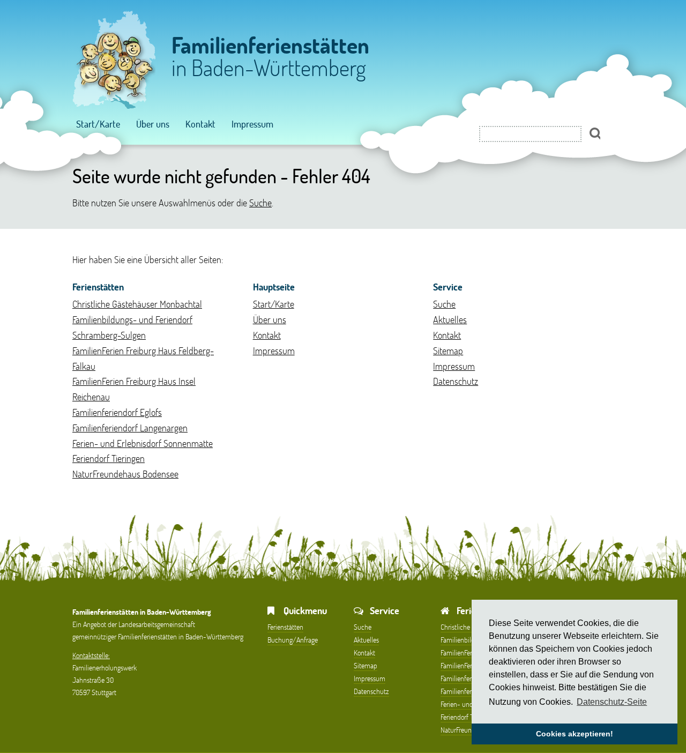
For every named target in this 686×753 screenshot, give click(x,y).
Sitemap (448, 350)
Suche (260, 202)
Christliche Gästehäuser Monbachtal (137, 303)
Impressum (252, 123)
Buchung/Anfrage (292, 640)
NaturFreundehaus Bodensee (125, 473)
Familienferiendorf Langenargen (130, 427)
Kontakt (200, 123)
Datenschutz (455, 381)
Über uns (152, 123)
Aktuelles (450, 319)
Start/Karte (98, 123)
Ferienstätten (285, 627)
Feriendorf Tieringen (108, 458)
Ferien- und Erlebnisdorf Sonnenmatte (142, 443)
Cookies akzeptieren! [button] (574, 733)
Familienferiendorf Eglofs (117, 412)
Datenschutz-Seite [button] (612, 701)
